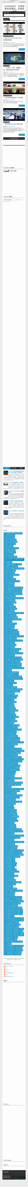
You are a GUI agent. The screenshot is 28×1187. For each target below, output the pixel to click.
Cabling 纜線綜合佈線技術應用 (9, 598)
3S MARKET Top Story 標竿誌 (9, 543)
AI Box (20, 564)
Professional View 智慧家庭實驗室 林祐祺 (11, 769)
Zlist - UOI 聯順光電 (7, 954)
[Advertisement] (13, 183)
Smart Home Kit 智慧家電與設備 (10, 827)
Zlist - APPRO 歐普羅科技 (9, 941)
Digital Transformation (19, 636)
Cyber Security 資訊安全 (8, 634)
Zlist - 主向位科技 (7, 922)
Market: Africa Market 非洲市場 (9, 714)
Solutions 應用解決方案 (8, 854)
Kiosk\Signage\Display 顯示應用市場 (10, 695)
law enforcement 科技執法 (9, 699)
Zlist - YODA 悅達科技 (17, 954)
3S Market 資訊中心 (11, 42)
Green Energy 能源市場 (8, 668)
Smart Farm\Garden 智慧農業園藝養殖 (11, 816)
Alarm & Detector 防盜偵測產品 (10, 568)
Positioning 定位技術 (18, 761)
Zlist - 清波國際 (14, 933)
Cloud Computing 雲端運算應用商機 (10, 617)
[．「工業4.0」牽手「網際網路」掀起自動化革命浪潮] (14, 58)
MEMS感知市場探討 (7, 738)
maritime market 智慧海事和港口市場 (11, 710)
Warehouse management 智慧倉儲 (13, 903)
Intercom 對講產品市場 (8, 685)
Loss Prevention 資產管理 (9, 704)
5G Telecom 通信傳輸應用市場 (9, 552)
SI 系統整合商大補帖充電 (17, 795)
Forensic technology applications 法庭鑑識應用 (12, 663)
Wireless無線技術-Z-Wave (9, 916)
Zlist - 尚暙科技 (15, 926)
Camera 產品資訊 (20, 598)
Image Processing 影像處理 (16, 676)
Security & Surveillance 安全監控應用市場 (11, 791)
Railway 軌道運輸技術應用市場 (9, 782)
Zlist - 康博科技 (7, 933)
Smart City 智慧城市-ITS (8, 805)
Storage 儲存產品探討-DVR (9, 867)
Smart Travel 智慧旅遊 (8, 850)
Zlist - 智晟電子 (7, 935)
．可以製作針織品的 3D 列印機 (13, 97)
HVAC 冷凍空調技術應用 (8, 674)
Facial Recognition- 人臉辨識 (9, 657)
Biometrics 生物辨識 (18, 589)
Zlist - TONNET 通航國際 (16, 952)
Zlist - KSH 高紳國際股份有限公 (10, 945)
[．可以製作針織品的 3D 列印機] (14, 88)
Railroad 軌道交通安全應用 (9, 780)
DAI (15, 634)
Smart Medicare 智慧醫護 (8, 835)
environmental (20, 653)
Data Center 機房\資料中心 (9, 636)
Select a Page (6, 12)
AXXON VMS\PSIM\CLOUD (9, 581)
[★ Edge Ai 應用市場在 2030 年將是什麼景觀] (6, 514)
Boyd (13, 591)
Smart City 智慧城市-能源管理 (9, 803)
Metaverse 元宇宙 (16, 738)
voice (5, 903)
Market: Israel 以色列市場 (9, 723)
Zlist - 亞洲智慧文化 (7, 926)
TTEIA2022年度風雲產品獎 (9, 894)
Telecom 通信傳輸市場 (8, 886)
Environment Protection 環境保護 (10, 653)
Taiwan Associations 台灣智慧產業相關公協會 (12, 882)
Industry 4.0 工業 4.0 (18, 678)
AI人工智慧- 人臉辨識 (13, 566)
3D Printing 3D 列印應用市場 (8, 95)
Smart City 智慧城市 (18, 801)
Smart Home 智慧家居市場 (9, 822)
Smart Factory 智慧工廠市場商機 (10, 812)
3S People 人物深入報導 (8, 546)
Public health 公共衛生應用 (9, 776)
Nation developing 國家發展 (12, 744)
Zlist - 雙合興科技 (7, 937)
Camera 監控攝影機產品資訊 (9, 600)
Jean (6, 967)
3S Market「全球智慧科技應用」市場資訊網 (14, 9)
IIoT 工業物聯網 (7, 676)
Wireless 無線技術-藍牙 (8, 909)
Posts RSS (17, 1178)
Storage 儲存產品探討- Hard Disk (10, 863)
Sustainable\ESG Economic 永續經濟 (11, 875)
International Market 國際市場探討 (10, 687)
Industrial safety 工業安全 (8, 678)
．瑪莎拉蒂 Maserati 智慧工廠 (12, 124)
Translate (7, 201)
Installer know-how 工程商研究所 (10, 682)
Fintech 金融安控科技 (8, 659)
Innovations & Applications (9, 680)
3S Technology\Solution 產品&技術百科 (11, 548)
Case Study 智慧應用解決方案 (9, 606)
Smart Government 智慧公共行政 (10, 818)
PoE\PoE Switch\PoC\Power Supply (16, 759)
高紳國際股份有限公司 (9, 976)
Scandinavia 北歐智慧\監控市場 (10, 788)
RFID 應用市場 (19, 782)
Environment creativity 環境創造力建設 (11, 651)
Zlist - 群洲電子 (20, 935)
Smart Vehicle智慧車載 (8, 852)
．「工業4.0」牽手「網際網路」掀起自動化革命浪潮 (12, 69)
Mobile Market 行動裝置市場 (9, 742)
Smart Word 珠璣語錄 (18, 852)
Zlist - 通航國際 (20, 933)
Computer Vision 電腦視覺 (9, 627)
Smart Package (7, 837)
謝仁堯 (6, 974)
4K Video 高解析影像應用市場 (9, 550)
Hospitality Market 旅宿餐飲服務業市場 (11, 672)
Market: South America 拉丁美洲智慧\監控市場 (12, 729)
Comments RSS (22, 1178)
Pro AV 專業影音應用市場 (8, 765)
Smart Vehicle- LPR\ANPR (18, 850)
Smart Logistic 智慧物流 (8, 831)
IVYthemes (13, 1177)
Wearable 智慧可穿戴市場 (9, 907)
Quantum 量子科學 (17, 778)
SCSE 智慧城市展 (20, 788)
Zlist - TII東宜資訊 (7, 952)
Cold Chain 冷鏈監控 (8, 621)
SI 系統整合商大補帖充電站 (9, 797)
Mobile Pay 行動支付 (19, 742)
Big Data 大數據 (20, 587)
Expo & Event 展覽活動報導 (9, 655)
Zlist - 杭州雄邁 (14, 928)
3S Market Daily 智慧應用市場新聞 (10, 541)
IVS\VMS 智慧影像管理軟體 (9, 693)
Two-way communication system (10, 897)
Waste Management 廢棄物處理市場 (10, 905)
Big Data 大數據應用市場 (8, 589)
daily (18, 634)
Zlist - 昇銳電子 (7, 928)
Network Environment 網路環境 (10, 750)
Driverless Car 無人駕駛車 (17, 640)
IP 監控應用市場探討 (18, 689)
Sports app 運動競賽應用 (18, 854)
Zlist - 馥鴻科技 (14, 937)
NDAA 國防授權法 (18, 748)
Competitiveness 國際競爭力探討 (10, 623)
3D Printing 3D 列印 (18, 533)
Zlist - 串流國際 (17, 924)
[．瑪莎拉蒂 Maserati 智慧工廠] (14, 114)
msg (5, 744)
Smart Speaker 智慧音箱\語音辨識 (10, 848)
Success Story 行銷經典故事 (9, 871)
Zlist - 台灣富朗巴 (15, 922)
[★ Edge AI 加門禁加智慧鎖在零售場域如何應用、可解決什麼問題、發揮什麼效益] (6, 474)
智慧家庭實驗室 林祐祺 (9, 972)
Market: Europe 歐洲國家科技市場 (10, 721)
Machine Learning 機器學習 (9, 706)
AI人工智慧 (6, 566)
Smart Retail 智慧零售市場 (9, 839)
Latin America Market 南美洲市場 (10, 697)
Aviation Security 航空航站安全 (9, 579)
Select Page (22, 2)
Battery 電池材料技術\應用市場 (9, 587)
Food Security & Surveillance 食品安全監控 (12, 661)
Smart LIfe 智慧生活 (7, 829)
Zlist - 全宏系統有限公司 (8, 924)
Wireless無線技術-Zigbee (8, 918)
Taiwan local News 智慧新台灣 (9, 884)
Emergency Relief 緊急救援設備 (10, 644)
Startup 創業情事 (7, 856)
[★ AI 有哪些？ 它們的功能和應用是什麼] (6, 504)
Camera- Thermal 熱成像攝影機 (10, 602)
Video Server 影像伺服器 (8, 901)
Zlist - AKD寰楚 (14, 939)
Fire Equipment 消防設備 (17, 659)
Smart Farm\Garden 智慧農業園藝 (10, 814)
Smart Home (15, 820)
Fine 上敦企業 (18, 657)
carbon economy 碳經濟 (8, 604)
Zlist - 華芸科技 (14, 935)
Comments (14, 468)
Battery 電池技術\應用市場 (9, 585)
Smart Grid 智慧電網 (8, 820)
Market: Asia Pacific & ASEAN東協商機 (11, 716)
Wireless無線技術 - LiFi (18, 911)
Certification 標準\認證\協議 (9, 610)
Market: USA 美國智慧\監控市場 (10, 733)
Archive (21, 468)
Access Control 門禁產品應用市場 (10, 556)
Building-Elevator (18, 591)
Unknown (7, 969)
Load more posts (14, 138)
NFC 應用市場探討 (20, 750)
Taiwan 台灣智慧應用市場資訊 (9, 880)
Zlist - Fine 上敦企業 (18, 941)
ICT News (16, 674)
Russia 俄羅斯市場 (7, 786)
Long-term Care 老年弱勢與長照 (10, 702)
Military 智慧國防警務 (15, 740)
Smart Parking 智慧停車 (15, 837)
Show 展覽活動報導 (7, 795)
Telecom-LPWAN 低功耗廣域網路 (10, 888)
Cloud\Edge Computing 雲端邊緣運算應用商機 (12, 619)
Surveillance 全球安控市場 (9, 873)
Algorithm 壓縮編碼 (20, 568)
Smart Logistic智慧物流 (18, 831)
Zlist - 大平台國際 (20, 920)
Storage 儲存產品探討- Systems (10, 865)
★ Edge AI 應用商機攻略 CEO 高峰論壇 (15, 482)
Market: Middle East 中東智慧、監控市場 (11, 725)
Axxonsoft (17, 581)
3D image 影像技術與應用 (9, 533)
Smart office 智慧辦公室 (19, 835)
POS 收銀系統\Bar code (8, 761)
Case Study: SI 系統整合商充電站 (10, 608)
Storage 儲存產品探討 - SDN (9, 858)
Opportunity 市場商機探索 (15, 752)
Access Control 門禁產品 (8, 554)
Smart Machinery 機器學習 (9, 833)
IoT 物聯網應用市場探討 (8, 689)
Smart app (17, 797)
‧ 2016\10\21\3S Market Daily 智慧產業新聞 (12, 39)
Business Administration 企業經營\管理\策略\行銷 (13, 593)
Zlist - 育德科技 (20, 928)
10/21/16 (6, 19)
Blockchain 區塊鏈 (7, 591)
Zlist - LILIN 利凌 (20, 945)
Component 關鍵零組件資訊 (9, 625)
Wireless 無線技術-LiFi (18, 909)
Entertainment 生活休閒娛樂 (9, 646)
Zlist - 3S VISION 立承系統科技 (10, 920)
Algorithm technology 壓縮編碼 (9, 570)
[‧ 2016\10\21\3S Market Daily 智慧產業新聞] (14, 28)
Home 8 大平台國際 (7, 670)
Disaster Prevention (7, 640)
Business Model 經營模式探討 (9, 596)
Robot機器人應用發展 (6, 122)
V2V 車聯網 (6, 899)
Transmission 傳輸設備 (18, 890)
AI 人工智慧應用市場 (8, 562)
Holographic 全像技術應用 (19, 668)
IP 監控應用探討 (7, 691)
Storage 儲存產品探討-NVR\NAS (10, 869)
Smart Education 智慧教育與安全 (10, 810)
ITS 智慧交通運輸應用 (15, 691)
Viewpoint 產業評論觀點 (19, 901)
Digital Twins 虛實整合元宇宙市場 (10, 638)
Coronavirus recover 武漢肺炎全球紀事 (11, 632)
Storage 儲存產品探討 (16, 856)
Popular (6, 468)
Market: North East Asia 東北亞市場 (10, 727)
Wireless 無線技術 (18, 907)
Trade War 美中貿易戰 (8, 890)
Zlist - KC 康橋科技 (7, 943)
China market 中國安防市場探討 (10, 615)
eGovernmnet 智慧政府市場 (9, 642)
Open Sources (6, 752)
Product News (17, 765)
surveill (17, 871)
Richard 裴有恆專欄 (7, 784)
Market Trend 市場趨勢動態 (9, 712)
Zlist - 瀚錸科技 (7, 939)
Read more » (21, 49)
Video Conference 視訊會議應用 (15, 899)
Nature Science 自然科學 (8, 748)
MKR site (17, 1177)
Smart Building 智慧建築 (8, 801)
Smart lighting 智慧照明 (17, 829)
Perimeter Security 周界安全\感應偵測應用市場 (12, 757)
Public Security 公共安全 (8, 778)
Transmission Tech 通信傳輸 (9, 892)
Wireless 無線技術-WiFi (8, 911)
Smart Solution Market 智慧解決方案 (10, 846)
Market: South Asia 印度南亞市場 (10, 731)
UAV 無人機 (19, 897)
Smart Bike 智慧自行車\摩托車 (9, 799)
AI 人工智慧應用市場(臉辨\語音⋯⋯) (10, 564)
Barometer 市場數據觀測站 (9, 583)
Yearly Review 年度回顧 (19, 918)
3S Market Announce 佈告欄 (9, 537)
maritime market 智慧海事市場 (9, 708)
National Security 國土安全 (9, 746)
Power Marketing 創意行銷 (9, 763)
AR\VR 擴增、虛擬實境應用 (9, 572)
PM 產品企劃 (6, 759)
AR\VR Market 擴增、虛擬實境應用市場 (11, 574)
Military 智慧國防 (7, 740)
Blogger (19, 959)
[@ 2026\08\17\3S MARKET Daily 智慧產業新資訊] (6, 494)
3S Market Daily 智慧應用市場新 (10, 539)
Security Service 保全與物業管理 (10, 793)
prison (16, 763)
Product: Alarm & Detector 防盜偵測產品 (11, 767)
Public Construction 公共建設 (9, 774)
